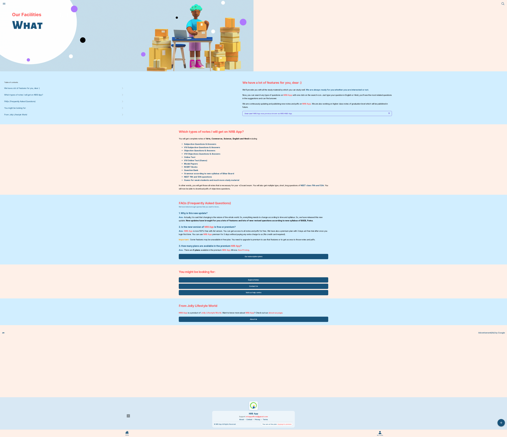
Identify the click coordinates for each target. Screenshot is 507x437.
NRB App (287, 95)
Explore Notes (253, 280)
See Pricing (243, 250)
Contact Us (253, 286)
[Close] (389, 113)
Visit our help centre (253, 292)
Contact (249, 419)
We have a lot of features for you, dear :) (22, 88)
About (241, 419)
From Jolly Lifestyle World (15, 114)
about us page (275, 313)
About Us (253, 319)
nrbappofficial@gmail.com (257, 417)
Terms (265, 419)
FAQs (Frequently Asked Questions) (20, 101)
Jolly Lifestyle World (211, 313)
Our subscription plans (253, 256)
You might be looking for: (15, 108)
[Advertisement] (81, 363)
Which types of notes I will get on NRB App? (23, 95)
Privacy (257, 419)
